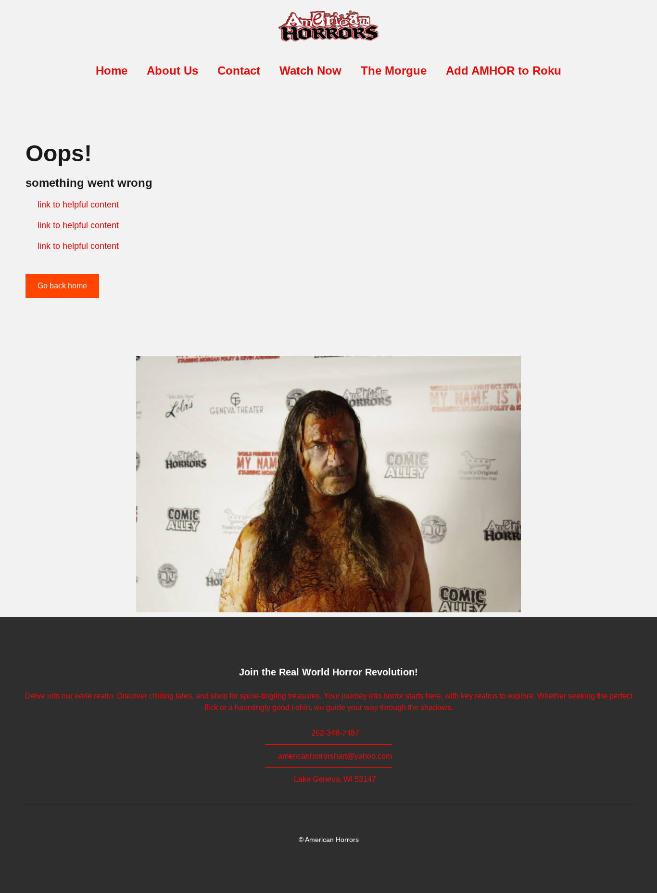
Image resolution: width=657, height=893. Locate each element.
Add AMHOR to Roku (503, 70)
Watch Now (310, 70)
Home (111, 70)
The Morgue (394, 70)
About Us (172, 70)
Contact (238, 70)
